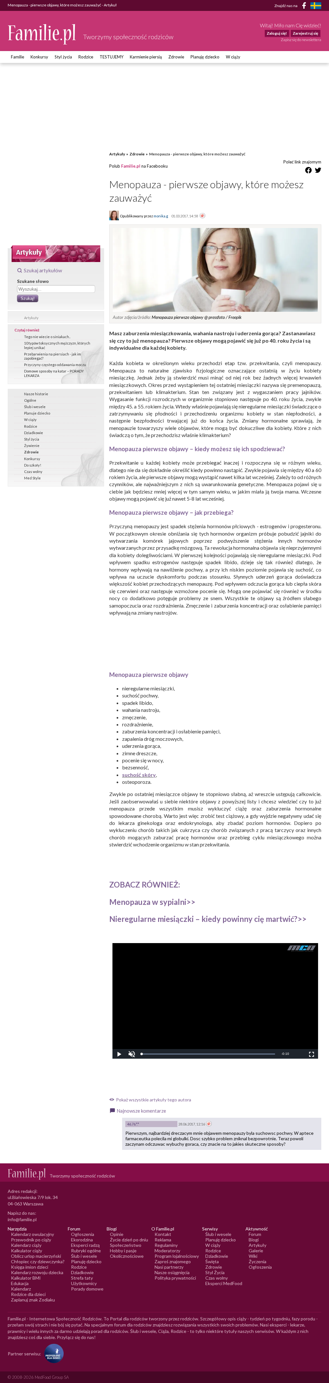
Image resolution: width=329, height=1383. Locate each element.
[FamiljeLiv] (315, 5)
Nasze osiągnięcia (172, 1272)
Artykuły (31, 318)
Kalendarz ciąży (26, 1245)
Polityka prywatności (175, 1278)
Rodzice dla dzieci (28, 1294)
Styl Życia (215, 1272)
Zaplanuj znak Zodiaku (33, 1299)
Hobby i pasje (123, 1250)
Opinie (116, 1234)
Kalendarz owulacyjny (32, 1234)
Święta (212, 1261)
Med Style (32, 478)
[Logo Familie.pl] (42, 34)
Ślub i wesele (35, 407)
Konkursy (39, 56)
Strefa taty (82, 1278)
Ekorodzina (82, 1239)
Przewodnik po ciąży (31, 1239)
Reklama (163, 1239)
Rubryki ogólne (86, 1250)
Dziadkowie (33, 433)
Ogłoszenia (82, 1234)
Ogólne (30, 400)
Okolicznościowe (127, 1256)
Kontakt (163, 1234)
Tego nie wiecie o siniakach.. (47, 337)
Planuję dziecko (205, 56)
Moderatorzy (167, 1250)
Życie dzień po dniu (129, 1239)
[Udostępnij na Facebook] (308, 171)
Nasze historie (36, 394)
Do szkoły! (32, 465)
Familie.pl (130, 166)
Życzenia (257, 1261)
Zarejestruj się (305, 33)
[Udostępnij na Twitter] (318, 171)
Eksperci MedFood (223, 1283)
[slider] (208, 1054)
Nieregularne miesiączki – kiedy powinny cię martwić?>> (208, 918)
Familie (17, 56)
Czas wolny (33, 471)
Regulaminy (166, 1245)
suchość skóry (139, 775)
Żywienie (32, 445)
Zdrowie (176, 56)
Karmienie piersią (146, 56)
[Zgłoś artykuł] (202, 216)
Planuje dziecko (37, 413)
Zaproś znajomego (173, 1261)
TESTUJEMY (111, 56)
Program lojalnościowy (177, 1256)
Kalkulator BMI (26, 1278)
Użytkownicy (84, 1283)
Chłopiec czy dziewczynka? (38, 1261)
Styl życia (63, 56)
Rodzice (85, 56)
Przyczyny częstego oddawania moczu (55, 365)
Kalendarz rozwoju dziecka (37, 1272)
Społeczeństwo (125, 1245)
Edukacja (20, 1283)
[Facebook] (305, 7)
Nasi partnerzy (169, 1267)
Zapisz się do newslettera (301, 39)
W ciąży (233, 56)
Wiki (253, 1256)
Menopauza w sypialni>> (152, 901)
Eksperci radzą (85, 1245)
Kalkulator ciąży (26, 1250)
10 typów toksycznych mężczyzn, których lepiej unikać (57, 345)
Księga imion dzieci (29, 1267)
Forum (255, 1234)
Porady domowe (87, 1288)
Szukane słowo (33, 281)
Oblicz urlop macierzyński (36, 1256)
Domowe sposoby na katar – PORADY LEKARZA (54, 373)
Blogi (254, 1239)
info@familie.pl (22, 1219)
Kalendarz (21, 1288)
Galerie (256, 1250)
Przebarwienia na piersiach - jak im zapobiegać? (52, 356)
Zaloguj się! (277, 33)
